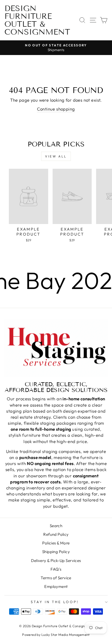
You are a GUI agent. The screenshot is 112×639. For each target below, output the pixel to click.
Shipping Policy (56, 551)
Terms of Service (56, 577)
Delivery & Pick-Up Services (56, 560)
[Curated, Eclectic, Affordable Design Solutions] (56, 348)
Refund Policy (56, 534)
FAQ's (56, 569)
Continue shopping (56, 109)
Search (56, 525)
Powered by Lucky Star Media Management (56, 634)
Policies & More (56, 542)
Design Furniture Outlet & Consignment (37, 20)
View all (56, 156)
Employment (55, 586)
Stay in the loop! (55, 602)
